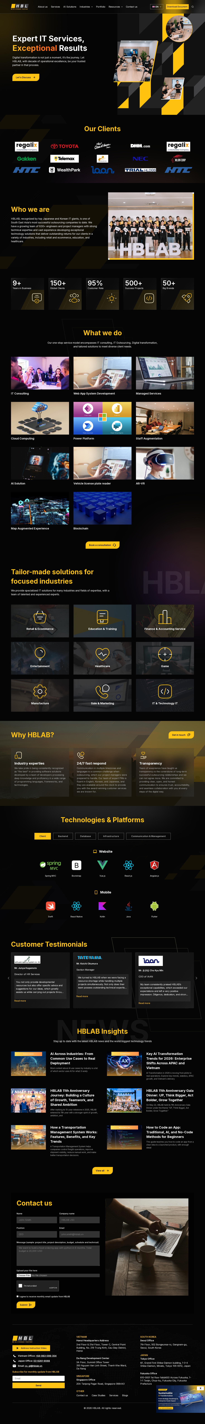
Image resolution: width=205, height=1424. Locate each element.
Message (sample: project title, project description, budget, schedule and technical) (58, 1242)
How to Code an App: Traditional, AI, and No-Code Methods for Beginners (169, 1132)
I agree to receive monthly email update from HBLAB (44, 1296)
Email (61, 1228)
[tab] (42, 836)
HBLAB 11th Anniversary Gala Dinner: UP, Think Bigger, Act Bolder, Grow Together (170, 1095)
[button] (91, 7)
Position (21, 1228)
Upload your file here (27, 1270)
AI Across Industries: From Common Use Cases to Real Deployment (72, 1058)
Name (19, 1213)
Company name (66, 1213)
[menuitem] (156, 6)
